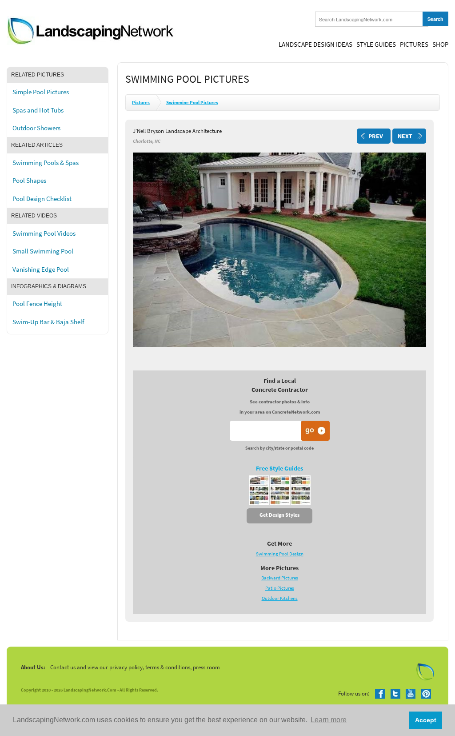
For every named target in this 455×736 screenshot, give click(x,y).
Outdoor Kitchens (280, 598)
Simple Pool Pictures (40, 92)
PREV (375, 136)
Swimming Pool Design (279, 554)
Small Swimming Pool (42, 251)
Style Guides (376, 44)
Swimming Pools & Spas (45, 162)
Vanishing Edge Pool (40, 269)
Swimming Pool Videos (44, 233)
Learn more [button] (329, 720)
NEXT (405, 136)
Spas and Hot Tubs (38, 110)
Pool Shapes (29, 180)
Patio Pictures (279, 588)
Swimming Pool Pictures (192, 102)
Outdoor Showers (36, 128)
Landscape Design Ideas (315, 44)
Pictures (414, 44)
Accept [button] (425, 720)
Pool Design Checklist (42, 198)
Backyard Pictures (279, 578)
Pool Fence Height (37, 303)
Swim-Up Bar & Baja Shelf (48, 322)
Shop (440, 44)
